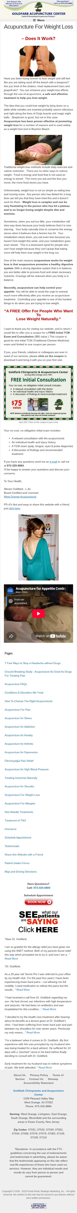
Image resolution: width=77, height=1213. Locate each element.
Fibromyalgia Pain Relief (19, 760)
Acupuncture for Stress (18, 718)
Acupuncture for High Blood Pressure (27, 769)
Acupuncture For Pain (17, 709)
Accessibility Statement (39, 1082)
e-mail (53, 461)
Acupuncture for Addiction (20, 726)
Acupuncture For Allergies (20, 803)
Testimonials (12, 846)
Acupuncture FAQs (16, 684)
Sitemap (53, 1079)
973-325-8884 (41, 887)
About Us (20, 1075)
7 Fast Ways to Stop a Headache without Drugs (33, 663)
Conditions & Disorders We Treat (24, 692)
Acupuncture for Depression (21, 752)
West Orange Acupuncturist (20, 496)
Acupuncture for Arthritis (19, 743)
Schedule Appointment (18, 837)
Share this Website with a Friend (24, 854)
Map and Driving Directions (21, 871)
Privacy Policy (39, 1075)
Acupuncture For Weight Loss (22, 794)
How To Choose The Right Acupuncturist (28, 701)
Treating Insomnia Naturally (21, 777)
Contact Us (36, 1079)
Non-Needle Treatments (19, 811)
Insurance (10, 829)
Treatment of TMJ (15, 820)
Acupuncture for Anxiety (19, 735)
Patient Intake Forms (17, 863)
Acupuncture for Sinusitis (19, 786)
